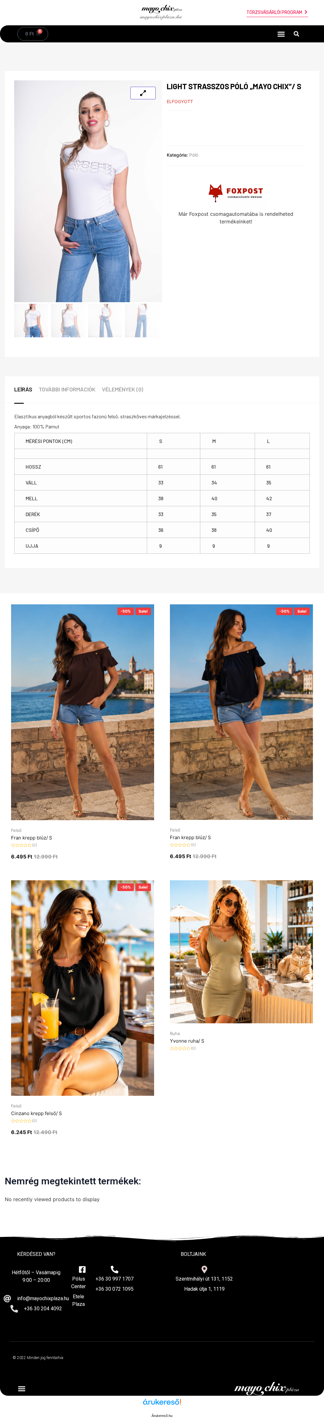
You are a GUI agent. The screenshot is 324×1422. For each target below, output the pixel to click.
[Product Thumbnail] (143, 93)
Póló (193, 155)
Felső (16, 830)
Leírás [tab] (23, 389)
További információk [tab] (67, 389)
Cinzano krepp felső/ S (36, 1113)
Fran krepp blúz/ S (31, 838)
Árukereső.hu (162, 1416)
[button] (281, 34)
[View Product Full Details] (82, 818)
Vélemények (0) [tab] (122, 389)
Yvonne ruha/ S (187, 1041)
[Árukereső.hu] (162, 1405)
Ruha (175, 1033)
